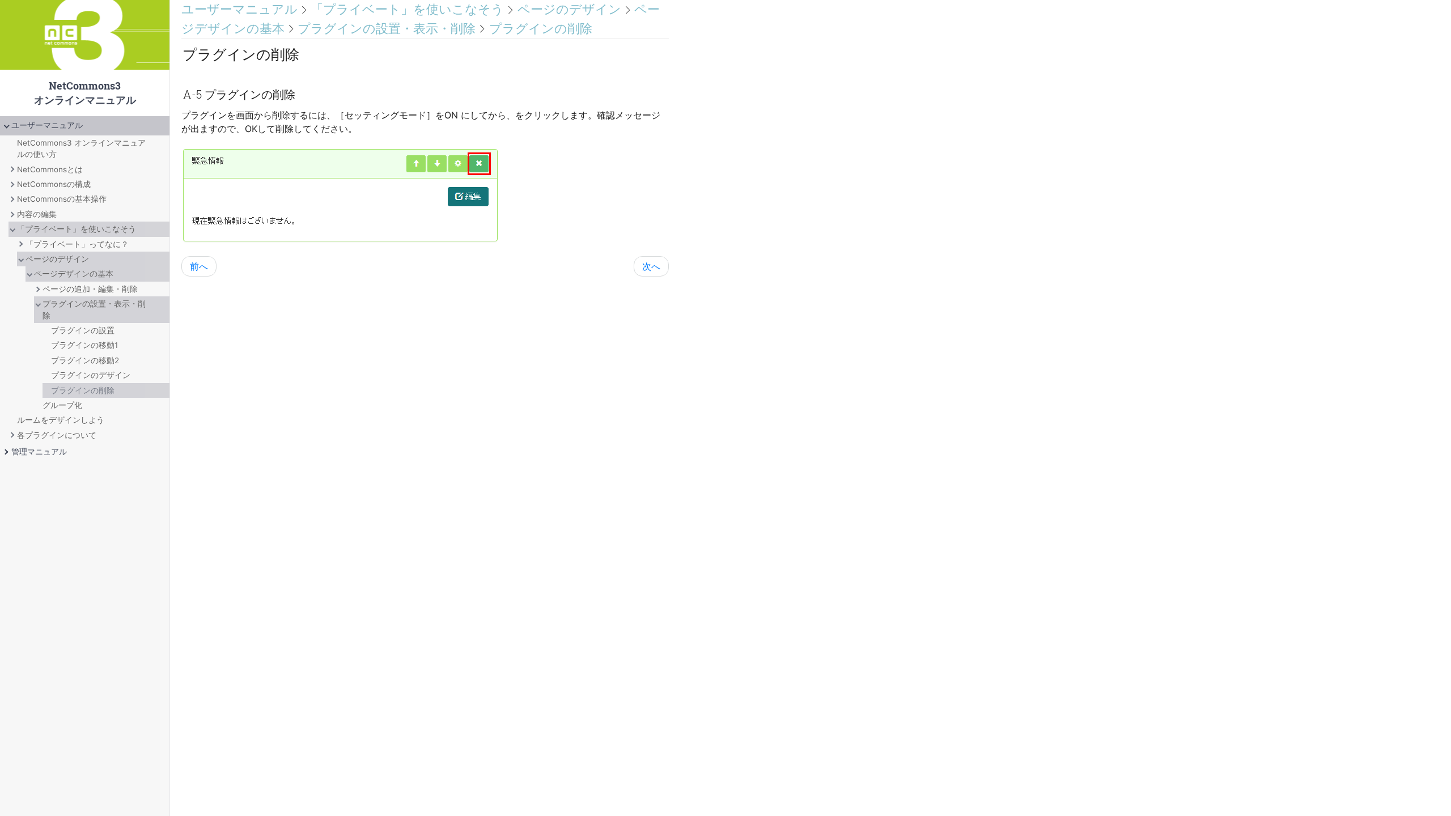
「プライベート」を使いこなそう (76, 228)
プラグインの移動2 (85, 360)
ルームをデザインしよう (60, 419)
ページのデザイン (57, 259)
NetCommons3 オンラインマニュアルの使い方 (81, 148)
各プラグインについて (56, 435)
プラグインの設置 (82, 330)
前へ (199, 266)
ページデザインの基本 (73, 273)
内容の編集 (37, 214)
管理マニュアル (39, 451)
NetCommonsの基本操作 (62, 198)
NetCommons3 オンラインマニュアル (84, 58)
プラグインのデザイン (90, 375)
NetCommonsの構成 (54, 184)
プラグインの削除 (82, 390)
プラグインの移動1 (84, 345)
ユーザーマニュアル (47, 125)
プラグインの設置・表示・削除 (94, 309)
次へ (651, 266)
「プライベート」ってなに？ (77, 244)
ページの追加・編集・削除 (90, 289)
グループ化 (62, 405)
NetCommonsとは (50, 169)
